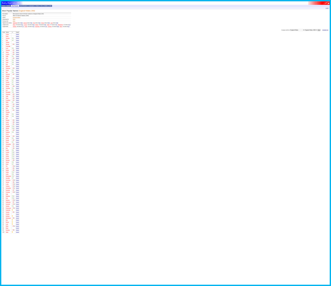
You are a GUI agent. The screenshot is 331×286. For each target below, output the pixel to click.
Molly (7, 60)
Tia (6, 166)
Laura (7, 122)
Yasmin (7, 212)
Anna (7, 104)
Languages (31, 5)
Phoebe (8, 112)
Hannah (8, 50)
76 (33, 26)
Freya (7, 134)
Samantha (8, 188)
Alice (7, 98)
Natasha (8, 136)
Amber (7, 106)
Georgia (8, 74)
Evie (7, 198)
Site (50, 5)
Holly (7, 62)
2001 (14, 21)
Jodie (7, 168)
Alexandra (8, 144)
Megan (7, 44)
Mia (7, 72)
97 (68, 26)
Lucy (7, 48)
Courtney (8, 100)
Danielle (8, 190)
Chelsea (50, 26)
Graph (17, 34)
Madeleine (60, 24)
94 (39, 23)
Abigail (7, 76)
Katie (7, 56)
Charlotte (8, 46)
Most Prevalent (23, 5)
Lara (52, 23)
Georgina (37, 26)
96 (57, 23)
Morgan (8, 160)
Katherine (8, 202)
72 (69, 24)
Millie (7, 102)
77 (22, 26)
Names (8, 5)
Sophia (7, 206)
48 (45, 24)
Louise (25, 24)
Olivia (7, 52)
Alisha (7, 156)
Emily (7, 36)
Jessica (7, 38)
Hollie (48, 24)
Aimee (7, 162)
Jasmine (8, 88)
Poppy (7, 158)
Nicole (7, 124)
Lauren (7, 54)
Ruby (7, 164)
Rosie (7, 142)
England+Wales (16, 17)
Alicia (14, 24)
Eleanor (8, 84)
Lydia (25, 26)
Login (327, 8)
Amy (7, 58)
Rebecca (8, 68)
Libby (7, 174)
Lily (7, 90)
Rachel (7, 120)
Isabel (7, 150)
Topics (37, 5)
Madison (8, 196)
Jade (7, 96)
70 (56, 24)
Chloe (7, 34)
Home (3, 5)
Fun (42, 5)
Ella (7, 64)
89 (21, 23)
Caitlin (7, 78)
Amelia (7, 82)
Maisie (36, 24)
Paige (7, 130)
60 (33, 24)
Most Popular (15, 5)
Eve (7, 148)
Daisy (7, 116)
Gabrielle (15, 23)
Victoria (14, 26)
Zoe (7, 118)
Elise (7, 228)
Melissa (8, 200)
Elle (34, 23)
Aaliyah (25, 23)
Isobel (7, 138)
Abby (7, 232)
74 (46, 26)
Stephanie (8, 218)
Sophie (7, 42)
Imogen (7, 146)
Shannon (8, 94)
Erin (7, 108)
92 (31, 23)
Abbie (7, 114)
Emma (7, 86)
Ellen (61, 26)
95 (48, 23)
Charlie (7, 214)
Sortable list (325, 30)
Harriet (7, 182)
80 (58, 26)
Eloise (42, 23)
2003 (14, 19)
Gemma (8, 230)
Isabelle (8, 126)
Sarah (7, 110)
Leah (7, 80)
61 (22, 24)
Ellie (7, 40)
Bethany (8, 66)
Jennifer (8, 178)
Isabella (8, 132)
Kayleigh (8, 204)
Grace (7, 70)
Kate (7, 194)
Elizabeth (8, 92)
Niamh (7, 140)
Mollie (7, 170)
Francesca (8, 208)
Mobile (46, 5)
